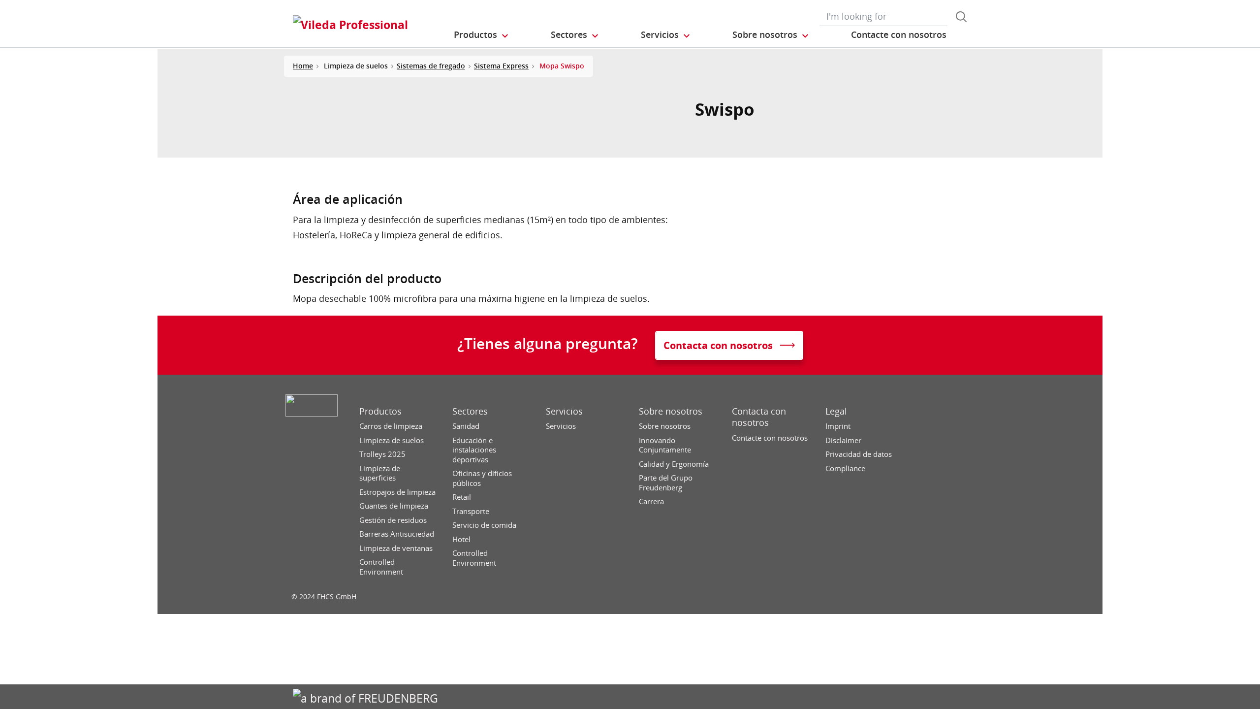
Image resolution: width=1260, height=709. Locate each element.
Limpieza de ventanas (396, 548)
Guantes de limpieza (393, 506)
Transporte (470, 511)
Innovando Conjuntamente (665, 445)
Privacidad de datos (858, 454)
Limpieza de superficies (379, 473)
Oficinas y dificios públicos (482, 478)
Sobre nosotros (670, 411)
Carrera (651, 501)
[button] (482, 35)
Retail (461, 497)
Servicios (564, 411)
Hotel (461, 539)
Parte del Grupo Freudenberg (666, 482)
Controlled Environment (381, 567)
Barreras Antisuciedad (396, 534)
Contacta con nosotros (759, 417)
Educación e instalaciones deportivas (474, 450)
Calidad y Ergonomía (674, 464)
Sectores (470, 411)
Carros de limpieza (390, 426)
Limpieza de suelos (391, 440)
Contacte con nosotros (770, 438)
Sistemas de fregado (431, 65)
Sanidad (465, 426)
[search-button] (961, 16)
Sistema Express (501, 65)
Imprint (837, 426)
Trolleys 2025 (382, 454)
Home (303, 65)
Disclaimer (843, 440)
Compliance (845, 468)
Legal (836, 411)
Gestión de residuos (393, 520)
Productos (380, 411)
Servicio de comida (484, 525)
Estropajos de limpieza (397, 492)
